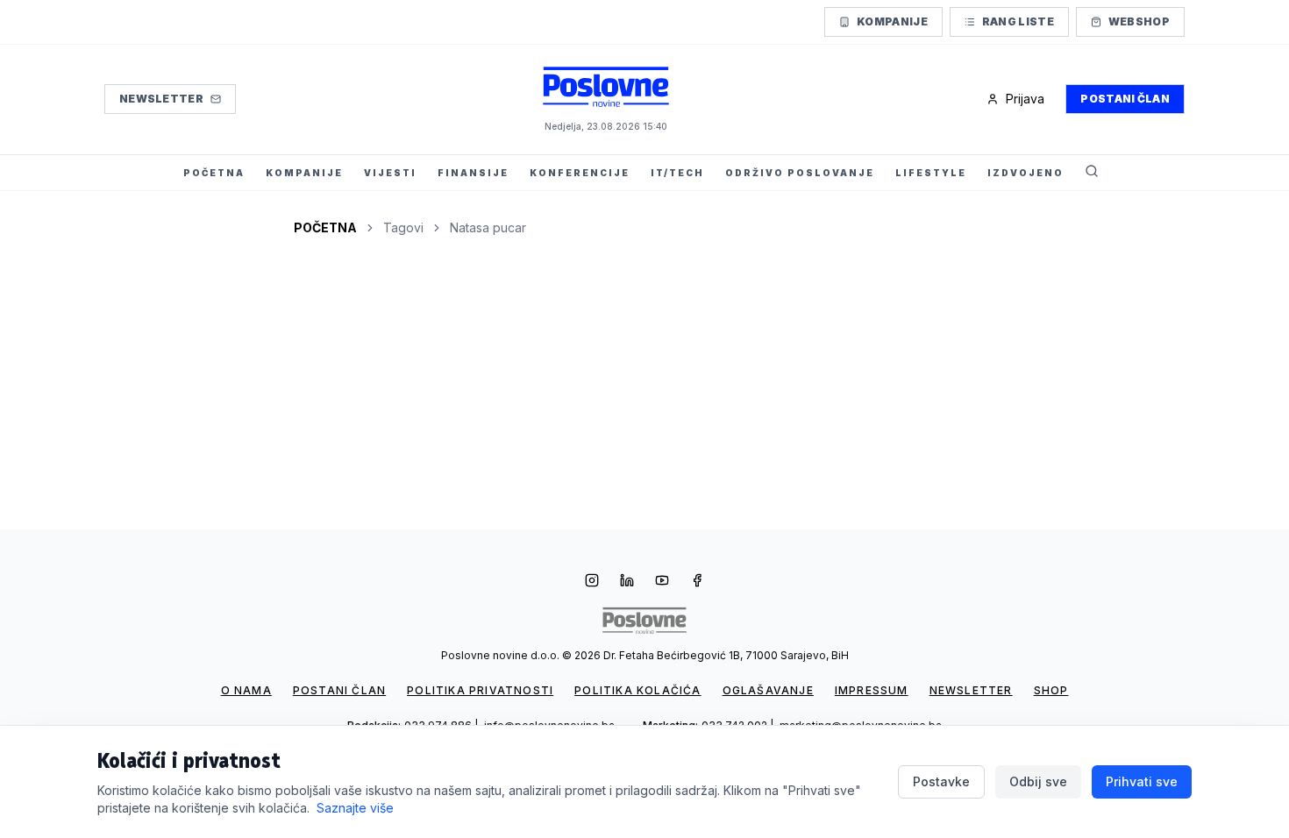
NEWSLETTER (971, 690)
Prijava (1025, 98)
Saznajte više (355, 807)
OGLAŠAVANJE (768, 690)
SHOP (1051, 690)
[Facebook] (697, 582)
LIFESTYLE (930, 172)
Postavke (941, 781)
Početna (325, 227)
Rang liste (1018, 21)
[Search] (1092, 172)
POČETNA (214, 172)
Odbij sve (1038, 781)
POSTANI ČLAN (339, 690)
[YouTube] (662, 582)
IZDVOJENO (1025, 172)
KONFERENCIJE (580, 172)
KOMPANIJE (304, 172)
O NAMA (246, 690)
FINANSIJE (473, 172)
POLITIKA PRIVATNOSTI (480, 690)
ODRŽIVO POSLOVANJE (799, 172)
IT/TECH (677, 172)
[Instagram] (592, 582)
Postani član (1125, 98)
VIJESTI (390, 172)
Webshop (1139, 21)
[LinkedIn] (627, 582)
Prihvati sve (1142, 781)
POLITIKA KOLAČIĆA (637, 690)
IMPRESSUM (871, 690)
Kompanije (892, 21)
